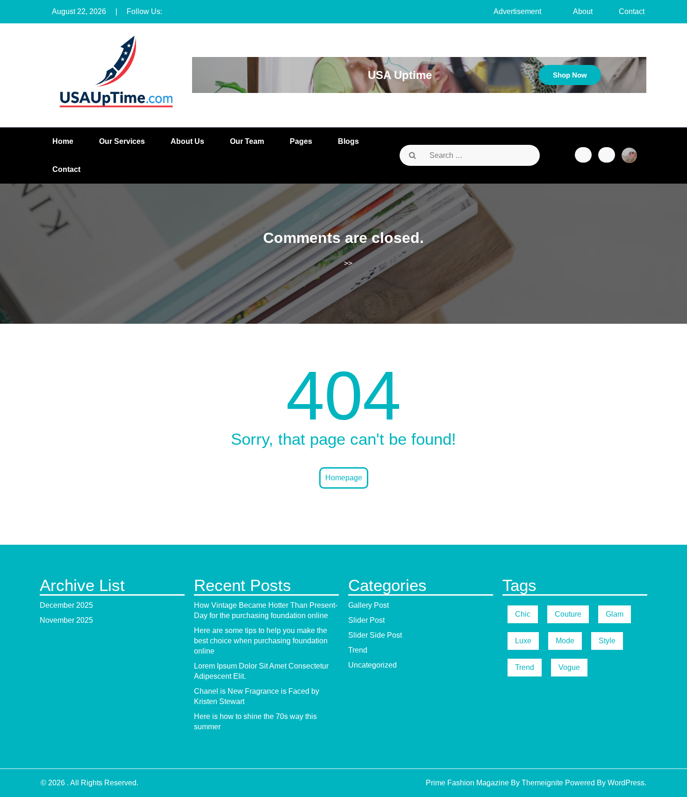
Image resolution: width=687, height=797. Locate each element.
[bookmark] (583, 155)
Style (607, 641)
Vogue (569, 667)
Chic (522, 614)
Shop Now (570, 75)
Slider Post (366, 620)
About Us (187, 141)
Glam (614, 614)
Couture (568, 614)
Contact (631, 11)
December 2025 (66, 605)
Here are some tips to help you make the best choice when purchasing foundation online (261, 640)
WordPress (626, 783)
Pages (301, 141)
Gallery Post (368, 605)
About (583, 11)
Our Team (247, 141)
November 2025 (66, 620)
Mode (565, 641)
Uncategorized (372, 665)
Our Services (122, 141)
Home (62, 141)
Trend (357, 650)
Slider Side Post (375, 635)
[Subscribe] (606, 155)
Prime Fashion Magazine (467, 783)
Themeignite (542, 783)
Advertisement (517, 11)
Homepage (343, 478)
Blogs (348, 141)
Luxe (523, 641)
